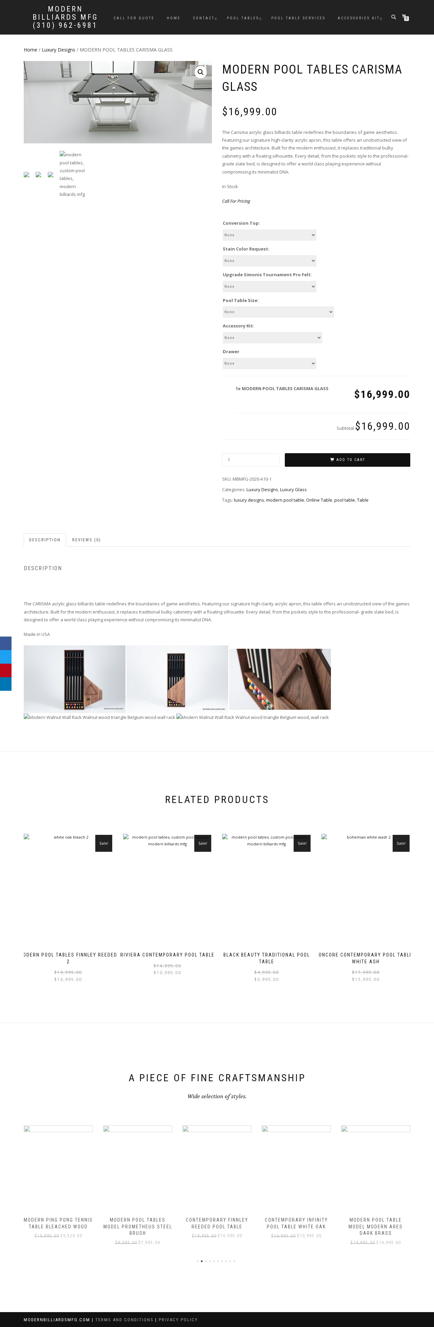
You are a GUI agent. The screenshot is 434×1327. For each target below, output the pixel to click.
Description (45, 539)
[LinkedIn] (6, 684)
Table (363, 500)
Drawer (231, 351)
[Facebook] (6, 643)
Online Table (319, 500)
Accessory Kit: (238, 326)
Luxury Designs (58, 49)
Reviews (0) (86, 539)
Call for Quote (134, 18)
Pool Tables (243, 18)
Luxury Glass (293, 489)
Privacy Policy (178, 1319)
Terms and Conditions (125, 1319)
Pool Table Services (298, 18)
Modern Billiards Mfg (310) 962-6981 (65, 17)
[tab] (45, 540)
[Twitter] (6, 657)
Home (174, 18)
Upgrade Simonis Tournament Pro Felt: (267, 275)
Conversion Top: (241, 223)
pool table (344, 500)
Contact (204, 18)
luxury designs (249, 500)
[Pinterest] (6, 670)
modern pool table (285, 500)
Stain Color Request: (246, 249)
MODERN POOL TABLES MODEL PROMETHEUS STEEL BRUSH (137, 1226)
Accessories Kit (359, 18)
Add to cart (350, 460)
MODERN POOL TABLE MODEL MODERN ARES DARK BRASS (376, 1226)
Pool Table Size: (241, 300)
